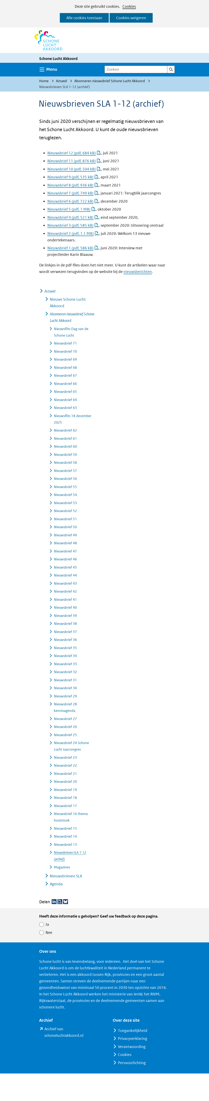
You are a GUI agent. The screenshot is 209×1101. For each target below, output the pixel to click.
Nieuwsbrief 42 (65, 591)
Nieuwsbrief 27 (65, 719)
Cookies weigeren (131, 17)
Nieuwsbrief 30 (65, 688)
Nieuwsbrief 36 (65, 639)
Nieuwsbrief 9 (70, 177)
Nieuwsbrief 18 (65, 797)
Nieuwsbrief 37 (65, 631)
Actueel (49, 291)
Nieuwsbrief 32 (65, 672)
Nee (49, 932)
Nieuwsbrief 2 (70, 233)
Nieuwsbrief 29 (65, 696)
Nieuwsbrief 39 (65, 615)
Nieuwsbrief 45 (65, 567)
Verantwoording (132, 1046)
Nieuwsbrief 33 (65, 664)
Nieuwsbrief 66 (65, 383)
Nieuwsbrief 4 (70, 217)
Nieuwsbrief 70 (65, 351)
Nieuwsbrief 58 (65, 462)
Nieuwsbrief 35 (65, 648)
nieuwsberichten (137, 271)
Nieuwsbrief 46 (65, 559)
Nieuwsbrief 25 (65, 735)
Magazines (62, 867)
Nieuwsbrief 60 (65, 446)
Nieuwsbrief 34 (65, 656)
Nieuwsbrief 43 (65, 583)
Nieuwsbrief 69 (65, 359)
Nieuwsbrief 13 (65, 844)
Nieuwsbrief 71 (65, 343)
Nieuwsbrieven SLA (66, 876)
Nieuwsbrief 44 (65, 575)
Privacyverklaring (132, 1038)
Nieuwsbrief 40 (65, 607)
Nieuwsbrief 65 (65, 391)
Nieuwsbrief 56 (65, 478)
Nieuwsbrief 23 (65, 757)
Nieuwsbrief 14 (65, 836)
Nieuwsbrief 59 (65, 454)
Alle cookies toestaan (84, 17)
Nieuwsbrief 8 (70, 185)
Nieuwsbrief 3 (70, 225)
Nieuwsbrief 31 (65, 680)
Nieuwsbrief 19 (65, 789)
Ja (47, 924)
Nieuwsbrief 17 (65, 806)
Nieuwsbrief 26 (65, 726)
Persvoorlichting (132, 1062)
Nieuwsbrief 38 (65, 623)
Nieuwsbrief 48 (65, 543)
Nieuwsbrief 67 (65, 375)
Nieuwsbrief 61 (65, 438)
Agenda (56, 884)
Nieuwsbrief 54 (65, 495)
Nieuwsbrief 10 (71, 169)
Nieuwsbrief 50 (65, 527)
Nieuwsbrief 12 (71, 153)
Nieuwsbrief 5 (68, 209)
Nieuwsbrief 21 (65, 773)
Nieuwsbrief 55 (65, 487)
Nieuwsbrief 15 (65, 828)
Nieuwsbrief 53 (65, 503)
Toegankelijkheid (132, 1030)
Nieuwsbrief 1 (70, 248)
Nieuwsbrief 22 (65, 765)
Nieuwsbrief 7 (70, 193)
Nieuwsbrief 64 (65, 400)
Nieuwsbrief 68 (65, 367)
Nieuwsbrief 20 (65, 781)
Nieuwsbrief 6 (70, 201)
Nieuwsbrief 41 (65, 599)
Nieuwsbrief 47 (65, 551)
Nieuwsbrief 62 (65, 430)
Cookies (129, 6)
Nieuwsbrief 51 (65, 519)
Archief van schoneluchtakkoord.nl (70, 1033)
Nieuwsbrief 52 (65, 511)
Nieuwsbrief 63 (65, 407)
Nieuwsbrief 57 (65, 470)
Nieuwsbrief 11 (71, 161)
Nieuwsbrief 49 (65, 535)
